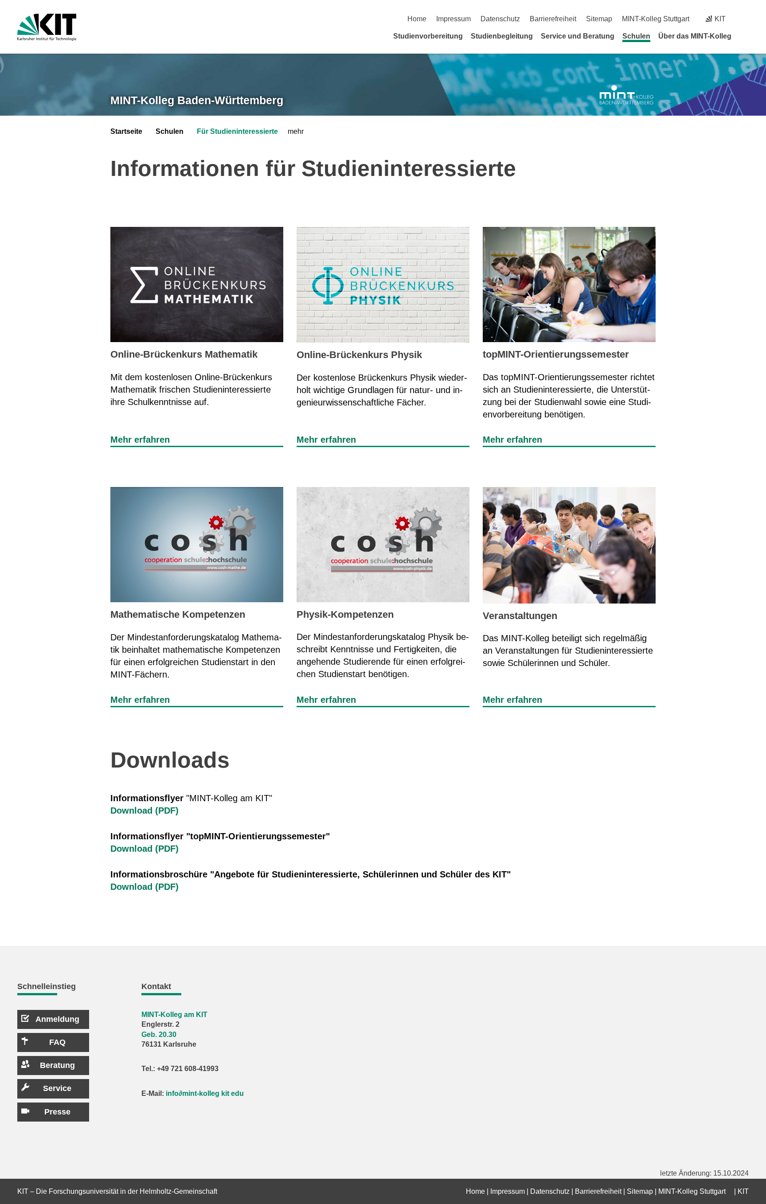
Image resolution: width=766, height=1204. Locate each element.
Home (416, 19)
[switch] (745, 19)
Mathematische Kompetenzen (177, 614)
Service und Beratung (577, 36)
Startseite (126, 131)
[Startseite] (746, 35)
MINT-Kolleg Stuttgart (655, 19)
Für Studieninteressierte (237, 131)
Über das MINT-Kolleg (694, 36)
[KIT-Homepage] (46, 27)
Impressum (453, 19)
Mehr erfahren (140, 439)
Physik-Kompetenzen (345, 614)
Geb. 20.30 (158, 1034)
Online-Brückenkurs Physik (359, 354)
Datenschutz (500, 19)
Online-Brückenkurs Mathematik (184, 354)
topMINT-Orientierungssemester (556, 354)
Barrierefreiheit (553, 19)
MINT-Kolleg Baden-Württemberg (196, 100)
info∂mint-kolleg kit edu (205, 1093)
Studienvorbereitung (428, 36)
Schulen (636, 36)
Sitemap (599, 19)
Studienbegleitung (502, 36)
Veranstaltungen (520, 615)
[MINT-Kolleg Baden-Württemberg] (627, 95)
